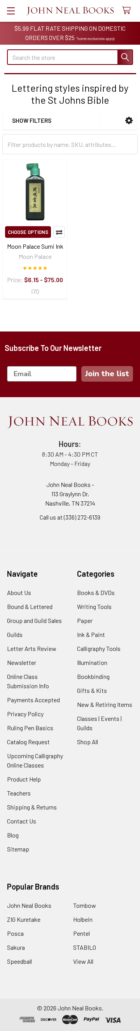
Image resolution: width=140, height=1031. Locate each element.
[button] (129, 121)
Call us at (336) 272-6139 (70, 517)
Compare (59, 232)
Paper (85, 620)
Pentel (81, 933)
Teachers (19, 793)
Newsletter (21, 662)
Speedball (19, 961)
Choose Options (28, 232)
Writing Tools (94, 606)
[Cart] (128, 10)
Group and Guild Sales (34, 620)
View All (83, 961)
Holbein (83, 919)
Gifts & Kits (92, 690)
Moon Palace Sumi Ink (35, 246)
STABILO (84, 947)
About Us (19, 592)
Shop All (87, 741)
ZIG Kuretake (23, 919)
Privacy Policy (25, 713)
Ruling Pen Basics (30, 727)
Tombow (84, 905)
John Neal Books (29, 905)
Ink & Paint (91, 634)
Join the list (107, 373)
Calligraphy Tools (99, 648)
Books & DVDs (96, 592)
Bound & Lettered (29, 606)
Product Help (24, 779)
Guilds (15, 634)
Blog (13, 835)
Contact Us (21, 821)
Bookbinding (93, 676)
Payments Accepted (33, 699)
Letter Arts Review (31, 648)
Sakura (16, 947)
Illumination (92, 662)
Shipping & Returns (32, 807)
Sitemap (18, 849)
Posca (15, 933)
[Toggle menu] (10, 10)
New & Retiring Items (104, 704)
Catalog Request (28, 741)
